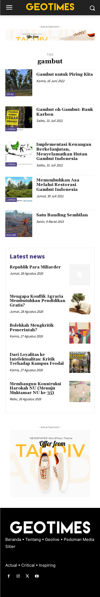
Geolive (53, 539)
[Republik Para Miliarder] (79, 274)
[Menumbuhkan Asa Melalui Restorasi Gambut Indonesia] (18, 188)
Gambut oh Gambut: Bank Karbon (64, 112)
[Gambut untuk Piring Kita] (18, 82)
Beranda (13, 539)
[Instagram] (18, 576)
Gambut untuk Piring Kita (64, 74)
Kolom (11, 235)
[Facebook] (8, 576)
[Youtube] (37, 576)
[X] (27, 576)
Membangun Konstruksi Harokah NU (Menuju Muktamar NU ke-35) (35, 388)
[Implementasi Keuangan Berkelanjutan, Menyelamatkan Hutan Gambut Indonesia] (18, 152)
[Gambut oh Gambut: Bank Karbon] (18, 118)
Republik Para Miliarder (35, 267)
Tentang (33, 539)
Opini (10, 94)
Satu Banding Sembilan (62, 215)
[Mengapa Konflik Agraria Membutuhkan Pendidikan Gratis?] (79, 304)
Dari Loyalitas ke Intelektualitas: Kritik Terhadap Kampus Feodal (37, 359)
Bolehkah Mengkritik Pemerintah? (32, 328)
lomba (11, 129)
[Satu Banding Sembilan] (18, 223)
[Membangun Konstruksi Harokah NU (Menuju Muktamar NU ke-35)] (79, 391)
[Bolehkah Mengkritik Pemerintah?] (79, 333)
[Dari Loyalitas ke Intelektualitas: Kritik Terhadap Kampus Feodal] (79, 362)
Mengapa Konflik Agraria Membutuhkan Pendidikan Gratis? (37, 301)
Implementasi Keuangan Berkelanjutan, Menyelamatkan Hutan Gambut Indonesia (63, 151)
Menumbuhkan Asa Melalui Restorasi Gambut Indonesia (57, 184)
